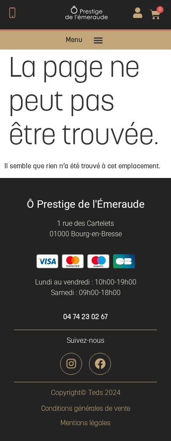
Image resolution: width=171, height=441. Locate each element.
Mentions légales (85, 423)
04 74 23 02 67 (85, 317)
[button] (98, 40)
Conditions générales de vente (85, 409)
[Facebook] (100, 364)
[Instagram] (71, 364)
